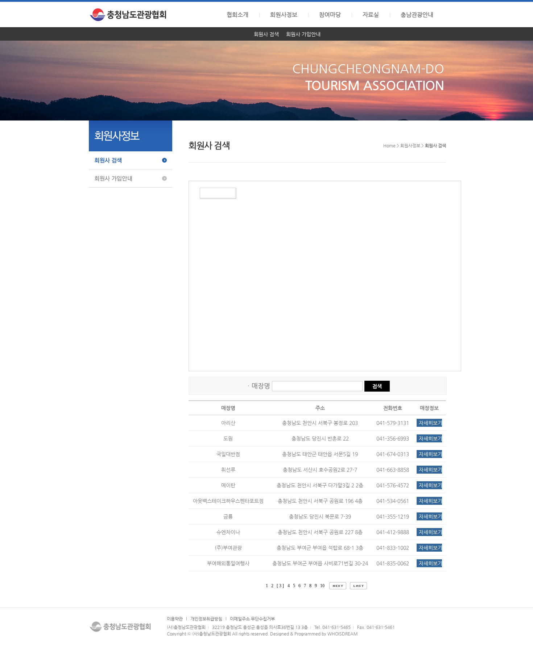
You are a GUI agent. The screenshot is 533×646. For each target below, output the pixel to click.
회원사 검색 (266, 34)
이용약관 (175, 618)
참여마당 (330, 14)
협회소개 (237, 14)
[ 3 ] (280, 585)
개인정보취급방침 (206, 618)
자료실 (371, 14)
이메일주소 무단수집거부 (252, 618)
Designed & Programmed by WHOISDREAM (314, 633)
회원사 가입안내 (303, 34)
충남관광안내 (417, 14)
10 (323, 585)
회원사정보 (283, 14)
